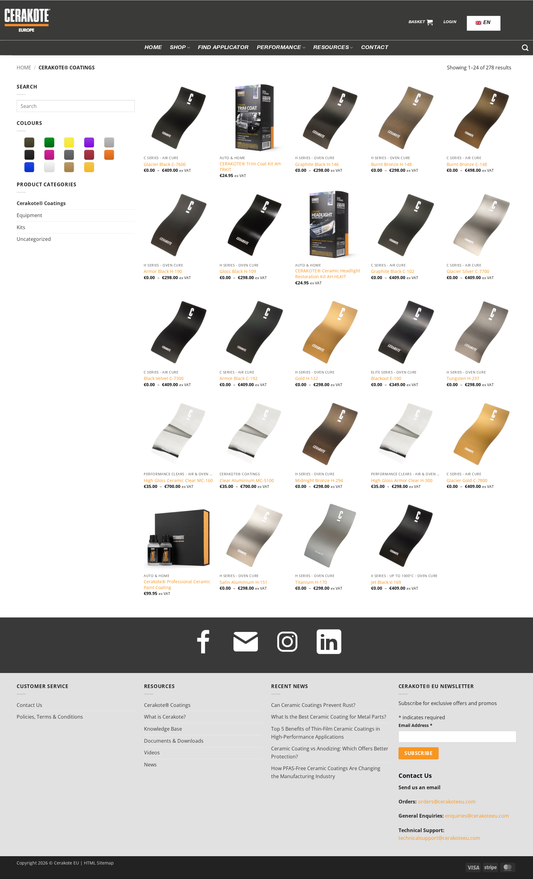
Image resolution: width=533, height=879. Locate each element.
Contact (374, 48)
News (150, 764)
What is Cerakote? (165, 716)
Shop (178, 48)
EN (486, 23)
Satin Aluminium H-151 (243, 582)
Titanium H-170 (311, 582)
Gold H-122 (306, 378)
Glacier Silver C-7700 (468, 271)
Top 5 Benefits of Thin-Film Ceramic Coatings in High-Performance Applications (325, 732)
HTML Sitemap (99, 863)
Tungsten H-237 (463, 378)
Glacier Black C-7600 (165, 164)
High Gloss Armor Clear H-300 (401, 480)
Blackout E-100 (386, 378)
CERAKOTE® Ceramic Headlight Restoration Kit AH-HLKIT (327, 273)
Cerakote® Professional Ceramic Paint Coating (177, 584)
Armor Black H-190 (163, 271)
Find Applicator (223, 48)
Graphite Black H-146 (317, 164)
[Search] (525, 48)
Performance (279, 48)
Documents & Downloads (174, 740)
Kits (21, 227)
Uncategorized (34, 239)
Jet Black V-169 (386, 582)
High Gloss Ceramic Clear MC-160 (178, 480)
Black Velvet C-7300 (164, 378)
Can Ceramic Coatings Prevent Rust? (313, 705)
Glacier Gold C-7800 (467, 480)
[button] (421, 22)
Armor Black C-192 (239, 378)
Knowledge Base (163, 728)
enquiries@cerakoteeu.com (477, 815)
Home (153, 48)
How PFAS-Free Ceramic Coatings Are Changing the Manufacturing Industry (325, 772)
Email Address (415, 725)
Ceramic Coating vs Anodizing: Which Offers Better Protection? (329, 752)
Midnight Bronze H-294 (319, 480)
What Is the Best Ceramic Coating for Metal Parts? (328, 716)
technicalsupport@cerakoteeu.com (439, 838)
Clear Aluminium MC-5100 (247, 480)
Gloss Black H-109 (238, 271)
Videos (152, 752)
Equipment (29, 215)
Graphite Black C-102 (392, 271)
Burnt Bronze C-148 (467, 164)
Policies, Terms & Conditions (50, 716)
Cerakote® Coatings (41, 203)
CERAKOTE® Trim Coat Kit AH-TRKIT (251, 166)
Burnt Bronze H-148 (391, 164)
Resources (331, 48)
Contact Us (29, 705)
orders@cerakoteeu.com (447, 801)
